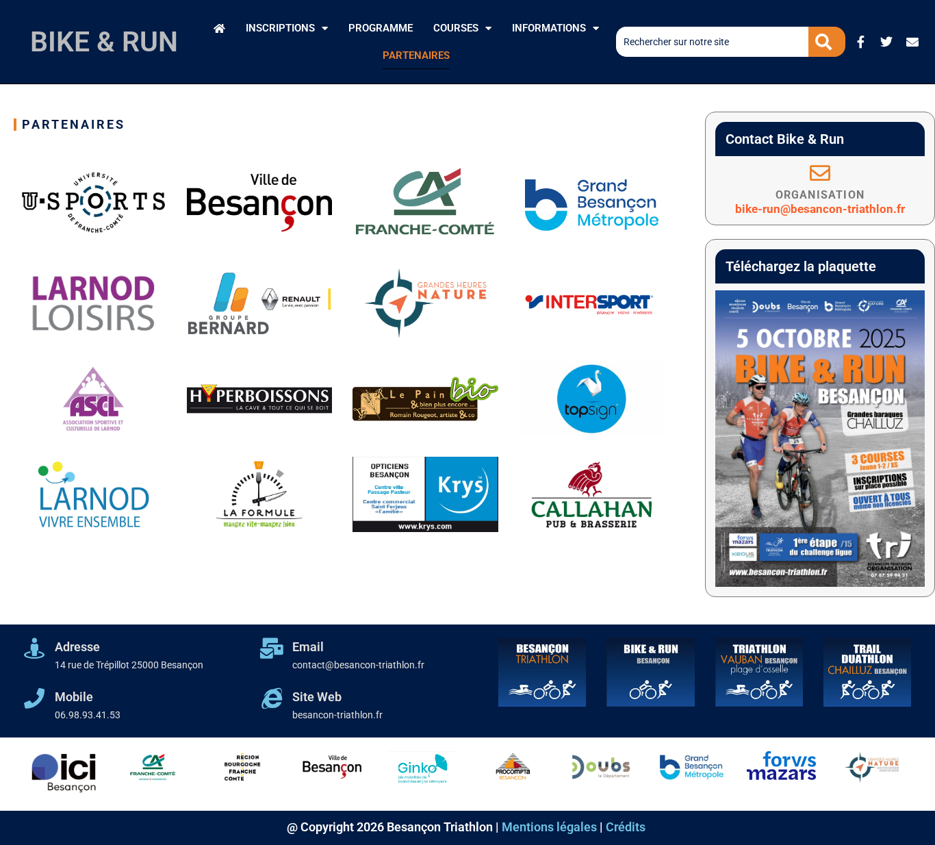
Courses (455, 28)
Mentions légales (549, 827)
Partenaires (416, 55)
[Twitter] (886, 42)
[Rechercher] (826, 42)
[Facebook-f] (860, 42)
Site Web (317, 697)
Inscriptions (280, 28)
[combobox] (712, 42)
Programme (380, 28)
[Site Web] (271, 698)
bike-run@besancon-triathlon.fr (820, 209)
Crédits (625, 827)
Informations (549, 28)
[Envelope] (912, 42)
